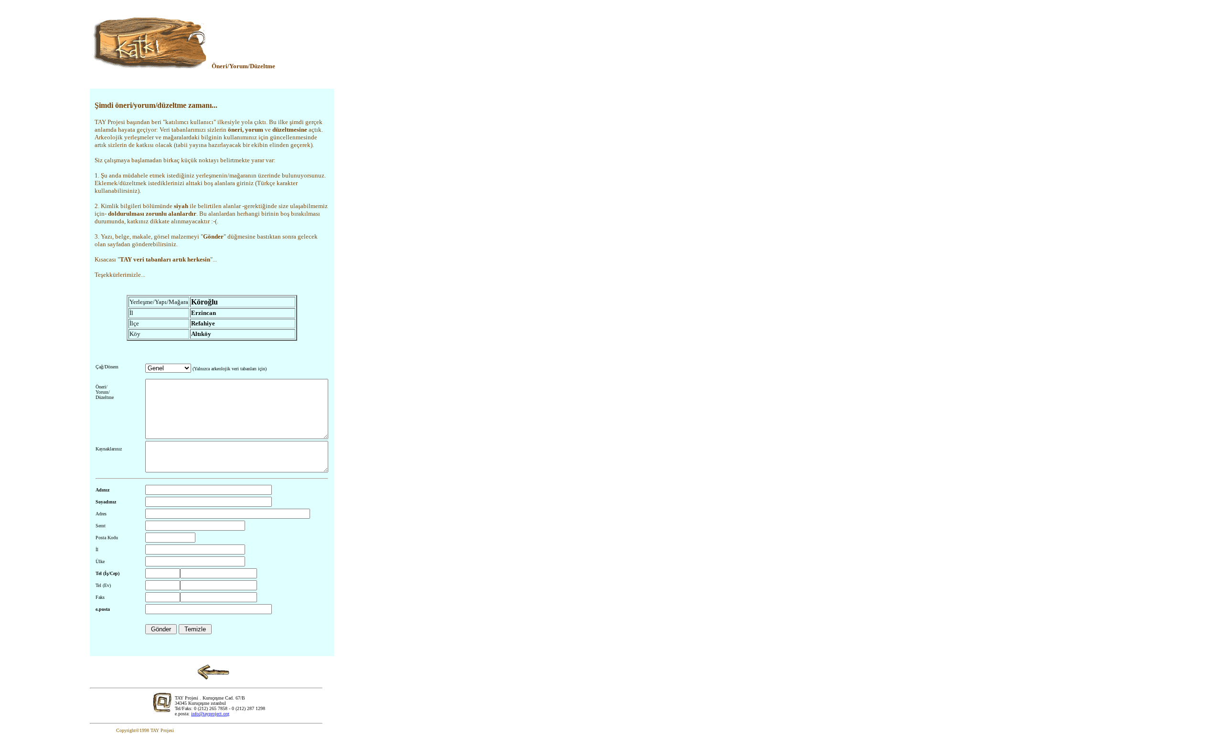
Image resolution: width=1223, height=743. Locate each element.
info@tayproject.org (210, 713)
